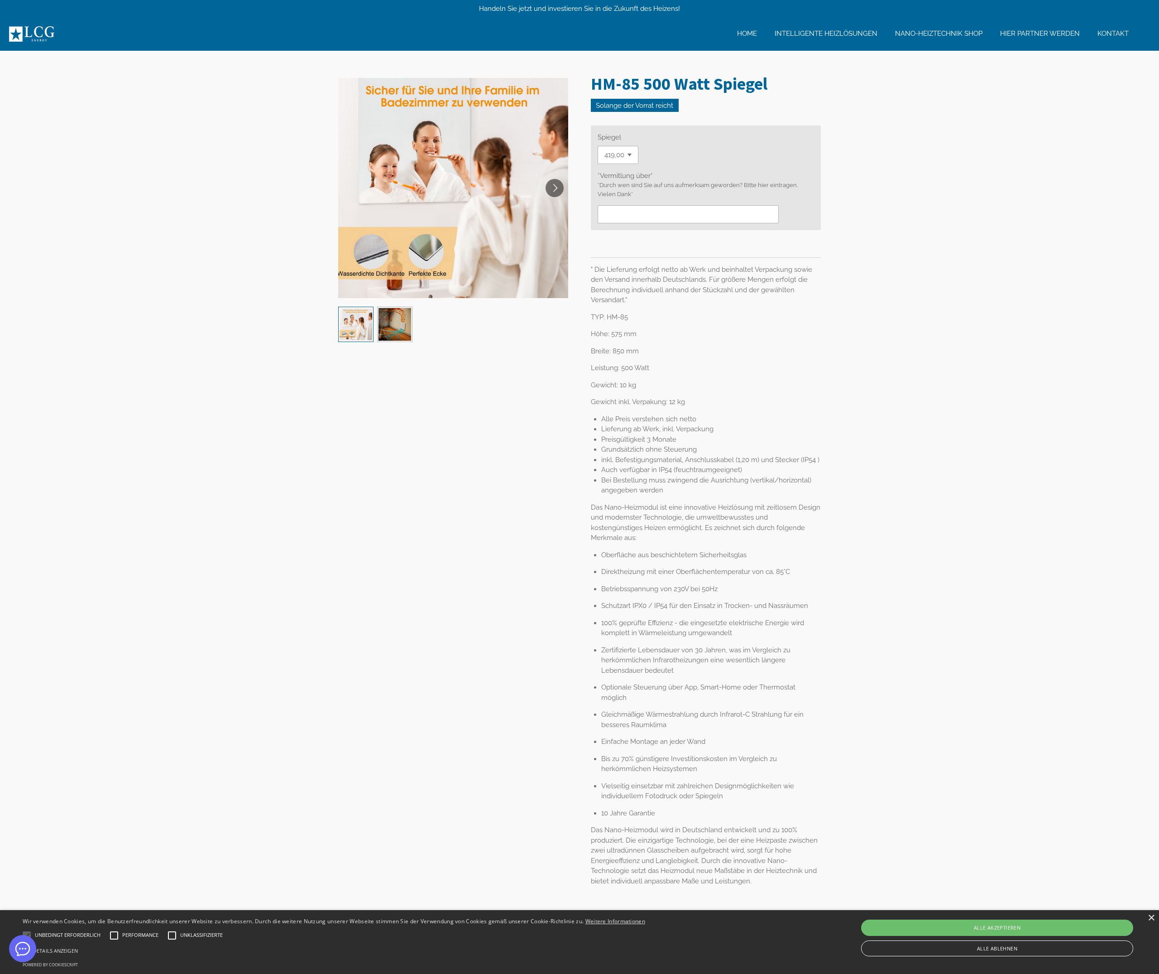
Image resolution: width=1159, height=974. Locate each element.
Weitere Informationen (615, 921)
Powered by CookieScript (50, 965)
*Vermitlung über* (625, 176)
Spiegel (609, 137)
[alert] (579, 942)
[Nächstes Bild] (555, 188)
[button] (356, 324)
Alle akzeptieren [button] (997, 927)
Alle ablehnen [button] (997, 948)
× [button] (1151, 918)
